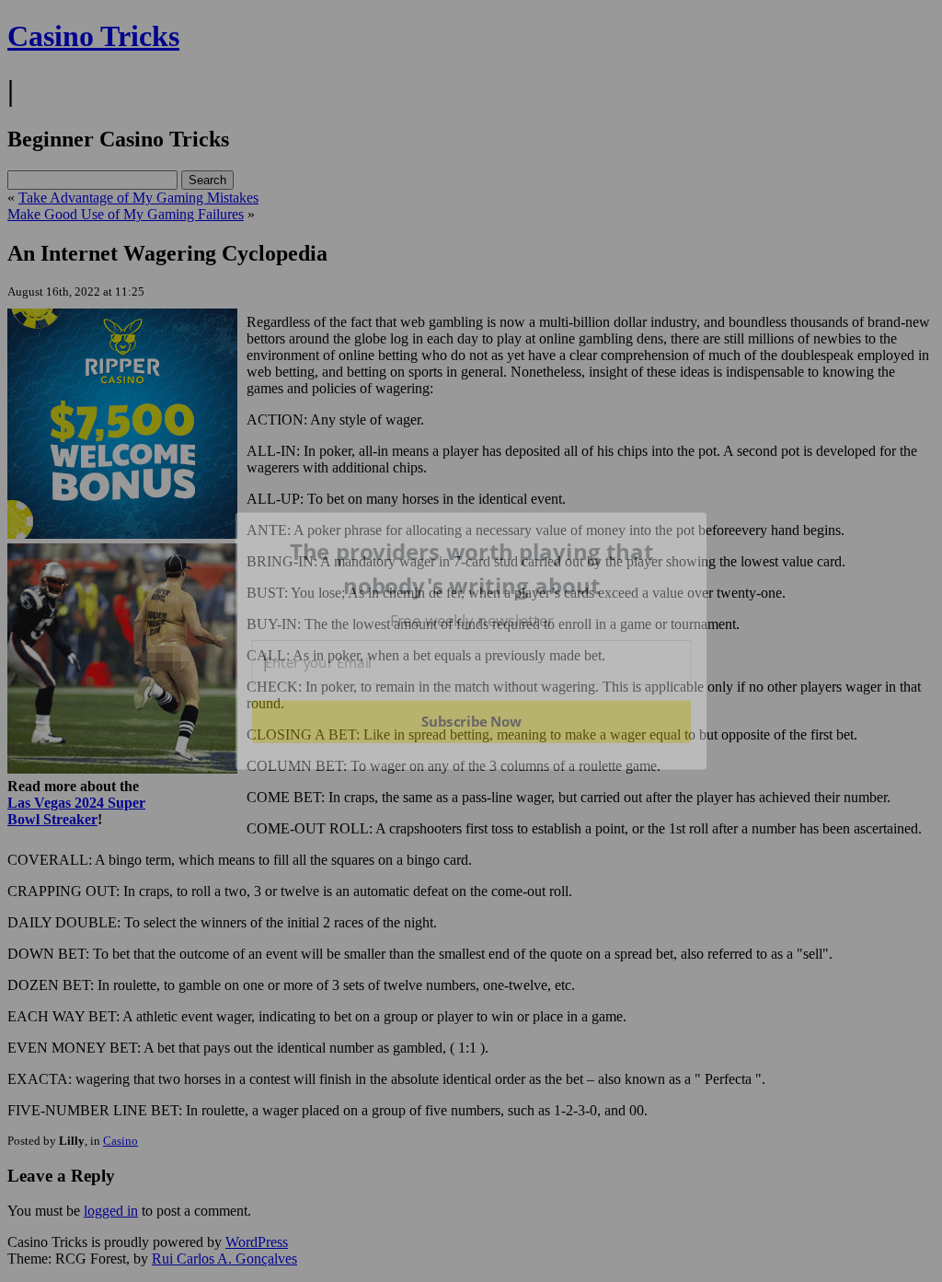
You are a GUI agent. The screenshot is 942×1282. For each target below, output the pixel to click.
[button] (472, 568)
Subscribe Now (471, 721)
